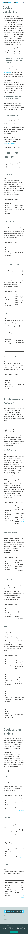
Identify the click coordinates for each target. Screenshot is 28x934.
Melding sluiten (14, 932)
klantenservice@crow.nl (10, 143)
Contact (6, 915)
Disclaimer (6, 921)
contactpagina (7, 72)
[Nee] (26, 929)
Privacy (5, 919)
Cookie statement (8, 922)
